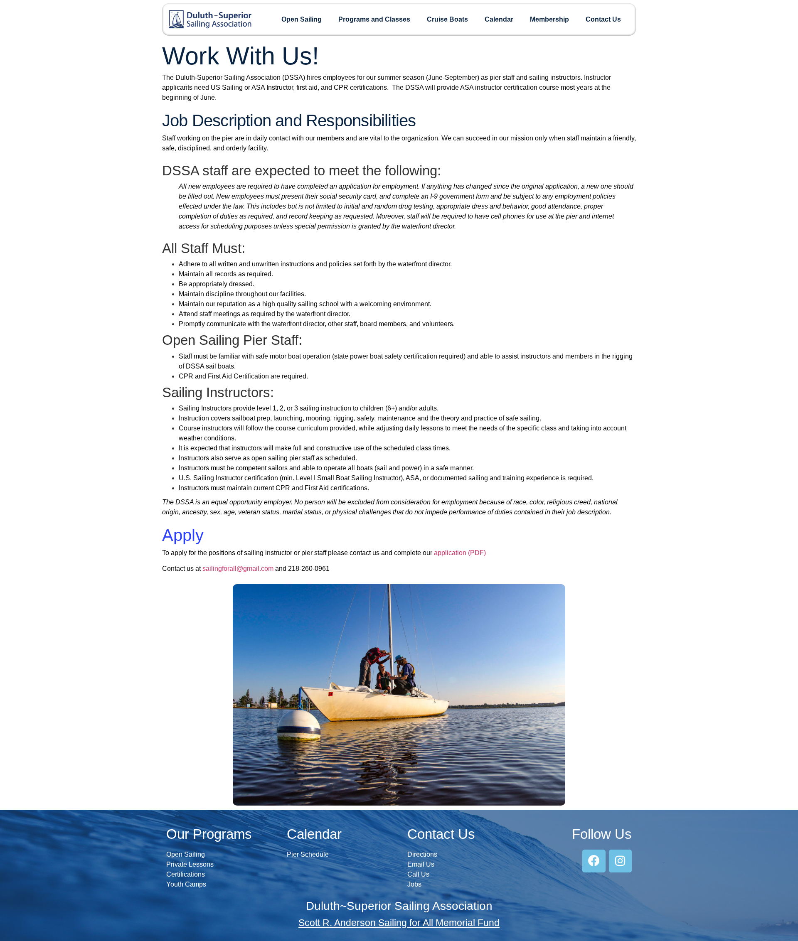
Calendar (499, 19)
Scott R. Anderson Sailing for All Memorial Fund (399, 922)
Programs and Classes (374, 19)
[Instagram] (620, 861)
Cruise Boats (447, 19)
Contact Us (603, 19)
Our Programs (209, 834)
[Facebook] (593, 861)
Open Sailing (301, 19)
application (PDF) (460, 552)
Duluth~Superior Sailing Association (399, 905)
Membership (549, 19)
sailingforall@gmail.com (237, 568)
